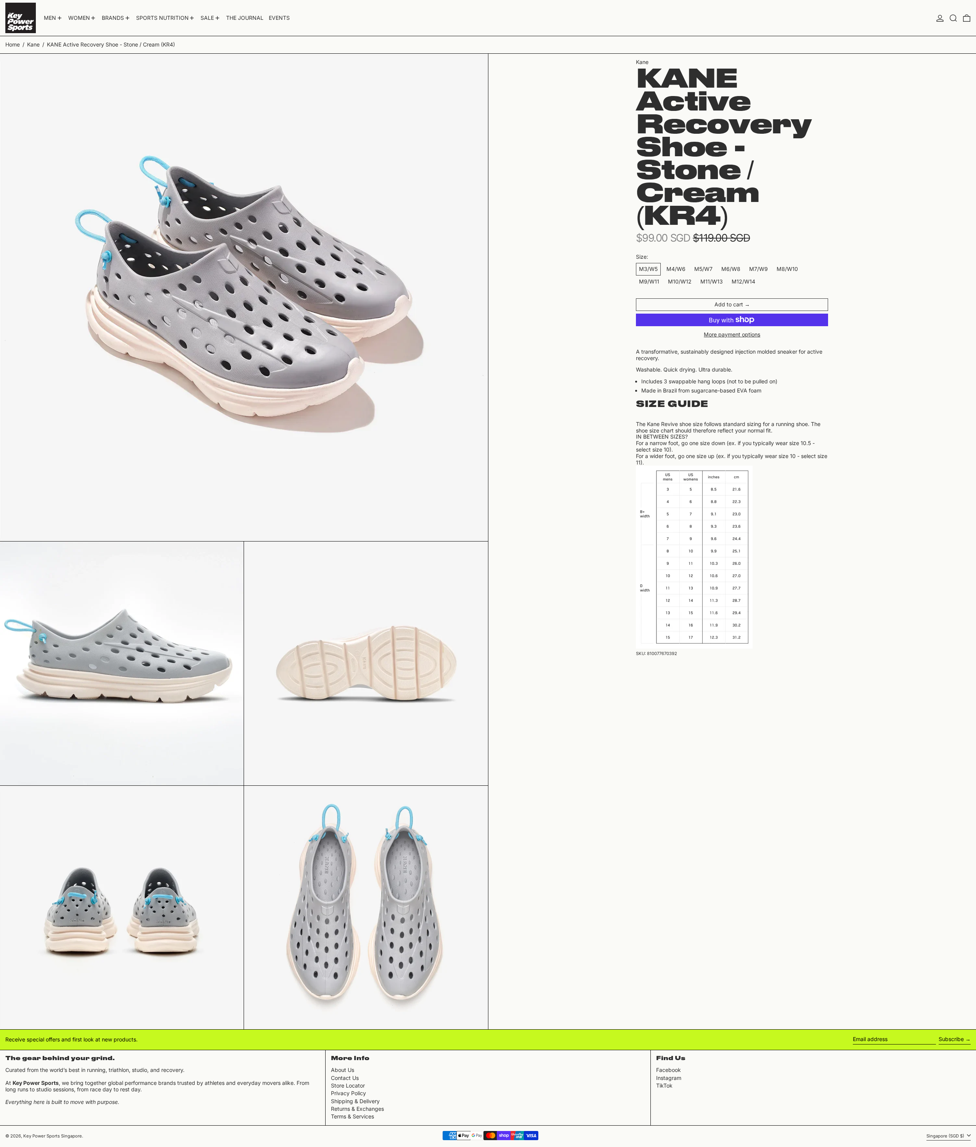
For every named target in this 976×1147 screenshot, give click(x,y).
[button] (953, 18)
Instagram (668, 1078)
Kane (33, 44)
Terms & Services (352, 1116)
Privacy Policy (348, 1093)
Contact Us (345, 1078)
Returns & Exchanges (357, 1108)
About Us (342, 1070)
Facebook (668, 1070)
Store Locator (348, 1085)
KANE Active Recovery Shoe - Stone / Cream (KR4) (111, 44)
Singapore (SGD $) (945, 1136)
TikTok (664, 1086)
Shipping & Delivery (355, 1101)
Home (12, 44)
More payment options (732, 335)
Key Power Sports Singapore (52, 1136)
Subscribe (951, 1039)
